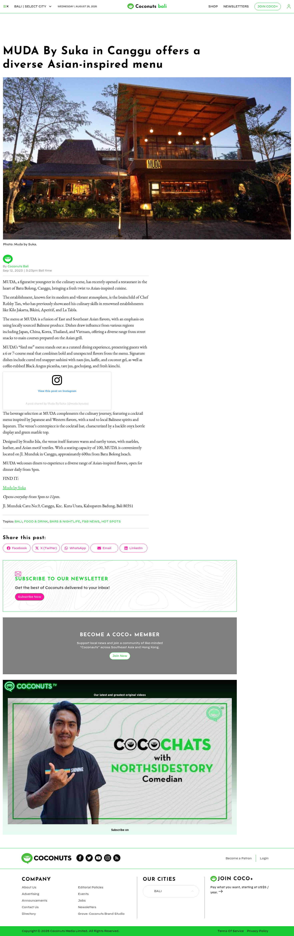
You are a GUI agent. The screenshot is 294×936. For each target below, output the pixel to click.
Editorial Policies (90, 887)
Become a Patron (239, 858)
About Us (29, 887)
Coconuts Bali (18, 266)
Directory (29, 913)
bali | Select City (30, 6)
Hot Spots (111, 521)
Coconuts (151, 6)
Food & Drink (36, 521)
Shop (213, 6)
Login (288, 6)
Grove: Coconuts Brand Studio (101, 913)
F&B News (91, 521)
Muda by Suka (14, 487)
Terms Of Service (231, 931)
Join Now (119, 655)
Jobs (82, 900)
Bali (18, 521)
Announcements (34, 900)
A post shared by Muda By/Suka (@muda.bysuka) (57, 403)
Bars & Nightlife (65, 521)
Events (83, 894)
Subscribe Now (29, 596)
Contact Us (30, 907)
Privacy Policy (257, 931)
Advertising (30, 894)
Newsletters (236, 6)
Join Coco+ (267, 6)
